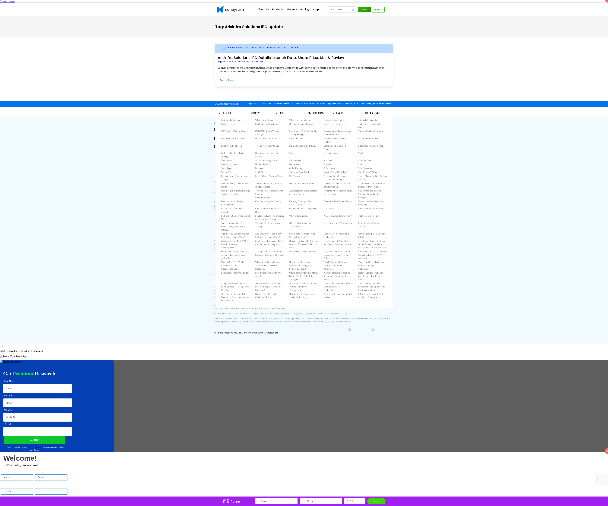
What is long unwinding (300, 120)
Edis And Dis (295, 160)
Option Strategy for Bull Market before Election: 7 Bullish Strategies (303, 276)
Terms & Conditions (34, 447)
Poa (291, 153)
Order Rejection (365, 168)
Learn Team (243, 61)
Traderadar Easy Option (368, 216)
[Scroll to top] (1, 346)
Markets (292, 9)
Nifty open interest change (335, 124)
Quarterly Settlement (230, 164)
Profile (361, 153)
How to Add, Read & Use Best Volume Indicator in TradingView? (303, 286)
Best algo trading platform (301, 124)
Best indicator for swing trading (235, 273)
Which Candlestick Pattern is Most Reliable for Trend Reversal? (336, 265)
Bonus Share (295, 164)
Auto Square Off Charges (369, 172)
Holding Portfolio (263, 164)
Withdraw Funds (365, 160)
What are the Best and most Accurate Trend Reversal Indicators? (267, 265)
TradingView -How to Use (267, 146)
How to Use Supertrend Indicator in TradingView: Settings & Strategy (301, 265)
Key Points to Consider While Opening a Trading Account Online (336, 254)
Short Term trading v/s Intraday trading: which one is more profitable (235, 254)
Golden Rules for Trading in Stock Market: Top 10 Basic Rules (370, 276)
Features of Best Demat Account (337, 201)
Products (278, 9)
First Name (6, 471)
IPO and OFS (257, 61)
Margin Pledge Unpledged (335, 172)
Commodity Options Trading (268, 201)
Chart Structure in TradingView (337, 223)
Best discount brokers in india (302, 251)
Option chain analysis (367, 120)
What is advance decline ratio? (337, 216)
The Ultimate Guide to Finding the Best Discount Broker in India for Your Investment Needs (372, 244)
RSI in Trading (296, 138)
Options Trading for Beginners (303, 208)
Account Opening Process (266, 160)
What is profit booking (265, 120)
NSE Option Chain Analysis (233, 131)
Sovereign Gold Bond (299, 172)
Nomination (226, 160)
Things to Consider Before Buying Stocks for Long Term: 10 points (235, 286)
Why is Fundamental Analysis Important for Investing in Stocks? (336, 276)
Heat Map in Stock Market (233, 138)
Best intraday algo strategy (233, 120)
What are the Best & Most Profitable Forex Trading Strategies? (369, 194)
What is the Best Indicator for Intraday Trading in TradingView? (371, 265)
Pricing (304, 9)
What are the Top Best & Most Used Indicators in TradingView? (234, 244)
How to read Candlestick (266, 138)
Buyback (327, 164)
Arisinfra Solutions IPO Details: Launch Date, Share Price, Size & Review (281, 57)
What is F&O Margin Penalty (371, 208)
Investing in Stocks (263, 197)
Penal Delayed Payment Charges (269, 176)
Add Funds (328, 160)
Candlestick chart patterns (266, 124)
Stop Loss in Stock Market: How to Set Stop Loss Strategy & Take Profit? (235, 297)
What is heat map (229, 124)
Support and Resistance (368, 138)
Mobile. (5, 485)
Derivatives (328, 208)
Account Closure (330, 153)
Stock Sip (259, 172)
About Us (263, 9)
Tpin (360, 164)
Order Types (226, 168)
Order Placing (295, 168)
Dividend (259, 168)
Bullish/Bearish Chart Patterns (302, 146)
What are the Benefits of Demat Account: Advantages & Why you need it (372, 254)
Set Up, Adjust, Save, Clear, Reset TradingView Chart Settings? (233, 226)
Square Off (226, 172)
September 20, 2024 (227, 61)
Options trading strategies (334, 120)
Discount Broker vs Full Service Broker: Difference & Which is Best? (303, 244)
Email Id (39, 471)
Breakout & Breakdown (231, 146)
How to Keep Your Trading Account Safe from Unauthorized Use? (233, 265)
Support (317, 9)
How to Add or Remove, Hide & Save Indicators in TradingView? (338, 286)
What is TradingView (298, 216)
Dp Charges (294, 176)
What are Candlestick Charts (370, 131)
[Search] (353, 9)
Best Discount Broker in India (302, 183)
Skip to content (7, 1)
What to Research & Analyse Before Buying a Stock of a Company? (268, 286)
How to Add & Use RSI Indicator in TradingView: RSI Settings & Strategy (371, 286)
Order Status (329, 168)
